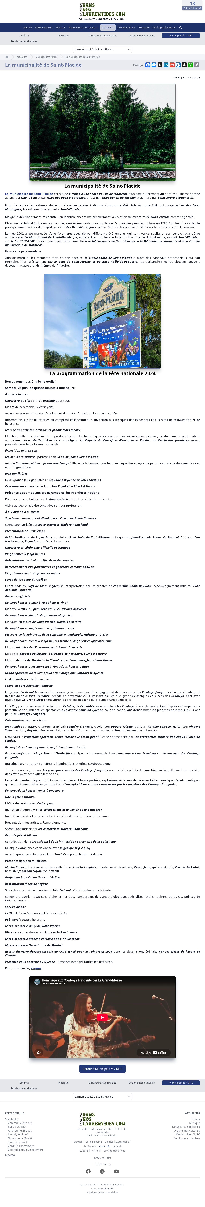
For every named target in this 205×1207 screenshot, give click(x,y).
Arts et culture (126, 27)
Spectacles (11, 1119)
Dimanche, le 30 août (20, 1138)
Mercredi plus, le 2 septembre (25, 1150)
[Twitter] (102, 1171)
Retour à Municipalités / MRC (102, 1069)
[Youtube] (116, 1171)
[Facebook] (88, 1171)
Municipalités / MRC (181, 35)
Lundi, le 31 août (17, 1142)
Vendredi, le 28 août (19, 1130)
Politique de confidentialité (102, 1192)
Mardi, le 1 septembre (20, 1146)
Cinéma (24, 35)
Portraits (144, 27)
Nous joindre (102, 1157)
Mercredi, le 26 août (19, 1123)
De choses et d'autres (24, 41)
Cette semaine (43, 27)
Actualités (108, 27)
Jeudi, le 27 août (16, 1127)
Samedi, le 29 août (18, 1134)
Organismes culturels (142, 35)
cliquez (36, 968)
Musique (63, 35)
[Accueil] (6, 56)
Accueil (27, 27)
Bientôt (60, 27)
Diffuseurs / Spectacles (102, 35)
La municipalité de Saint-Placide (83, 56)
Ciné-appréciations (164, 27)
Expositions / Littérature (83, 27)
